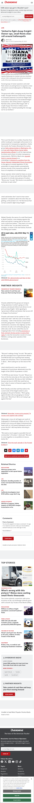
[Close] (31, 779)
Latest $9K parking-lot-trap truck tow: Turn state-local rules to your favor (15, 664)
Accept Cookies (17, 800)
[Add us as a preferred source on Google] (9, 450)
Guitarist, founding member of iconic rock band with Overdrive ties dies (11, 482)
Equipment (4, 642)
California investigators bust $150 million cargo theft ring (10, 493)
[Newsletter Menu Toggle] (32, 2)
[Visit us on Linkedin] (9, 761)
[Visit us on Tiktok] (20, 761)
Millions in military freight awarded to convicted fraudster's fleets (11, 610)
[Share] (14, 450)
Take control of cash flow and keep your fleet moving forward (11, 292)
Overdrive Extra (6, 588)
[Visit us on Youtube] (13, 761)
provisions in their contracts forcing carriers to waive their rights (15, 333)
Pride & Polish (5, 619)
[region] (17, 789)
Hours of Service (6, 501)
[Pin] (26, 450)
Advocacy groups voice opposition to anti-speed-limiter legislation (11, 471)
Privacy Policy (26, 20)
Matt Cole (8, 39)
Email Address (7, 530)
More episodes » (8, 668)
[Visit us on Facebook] (2, 761)
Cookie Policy (19, 788)
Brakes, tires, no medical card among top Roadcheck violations (11, 645)
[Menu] (2, 2)
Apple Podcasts (8, 672)
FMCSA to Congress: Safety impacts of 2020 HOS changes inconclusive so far (11, 505)
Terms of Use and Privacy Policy (25, 19)
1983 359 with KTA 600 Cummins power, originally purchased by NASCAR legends (11, 622)
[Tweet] (22, 450)
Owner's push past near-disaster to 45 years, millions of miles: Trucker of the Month (11, 634)
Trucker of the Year (7, 630)
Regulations (5, 467)
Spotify (6, 675)
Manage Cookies (17, 791)
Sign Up (5, 754)
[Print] (5, 450)
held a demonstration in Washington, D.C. (18, 148)
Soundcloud (14, 675)
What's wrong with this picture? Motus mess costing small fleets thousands (15, 593)
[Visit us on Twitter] (5, 761)
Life (2, 28)
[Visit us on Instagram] (17, 761)
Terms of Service (4, 21)
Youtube (18, 672)
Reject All (17, 795)
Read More (9, 694)
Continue (8, 538)
